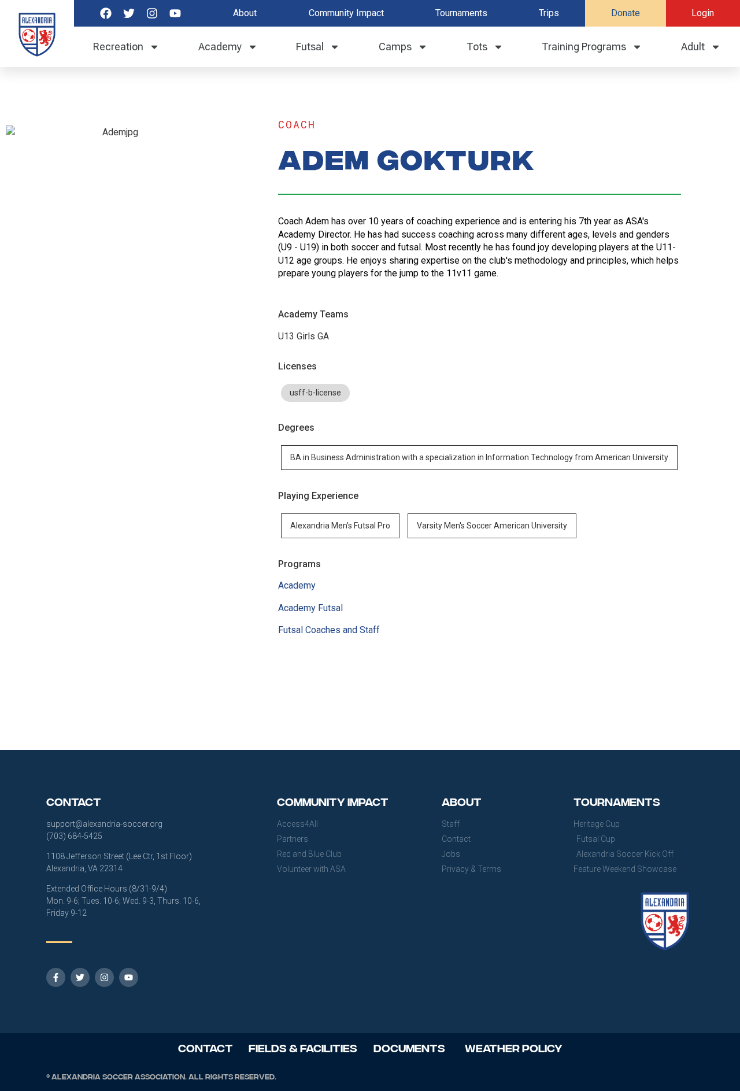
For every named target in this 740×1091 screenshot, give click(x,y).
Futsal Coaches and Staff (329, 629)
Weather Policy (514, 1047)
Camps (395, 46)
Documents (409, 1047)
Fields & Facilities (303, 1047)
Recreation (118, 46)
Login (702, 13)
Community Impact (346, 13)
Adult (693, 46)
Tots (477, 46)
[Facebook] (105, 13)
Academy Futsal (310, 607)
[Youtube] (175, 13)
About (245, 13)
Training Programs (584, 46)
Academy (220, 46)
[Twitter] (128, 13)
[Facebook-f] (55, 977)
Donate (625, 13)
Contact (205, 1047)
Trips (549, 13)
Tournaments (461, 13)
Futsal (310, 46)
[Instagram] (152, 13)
